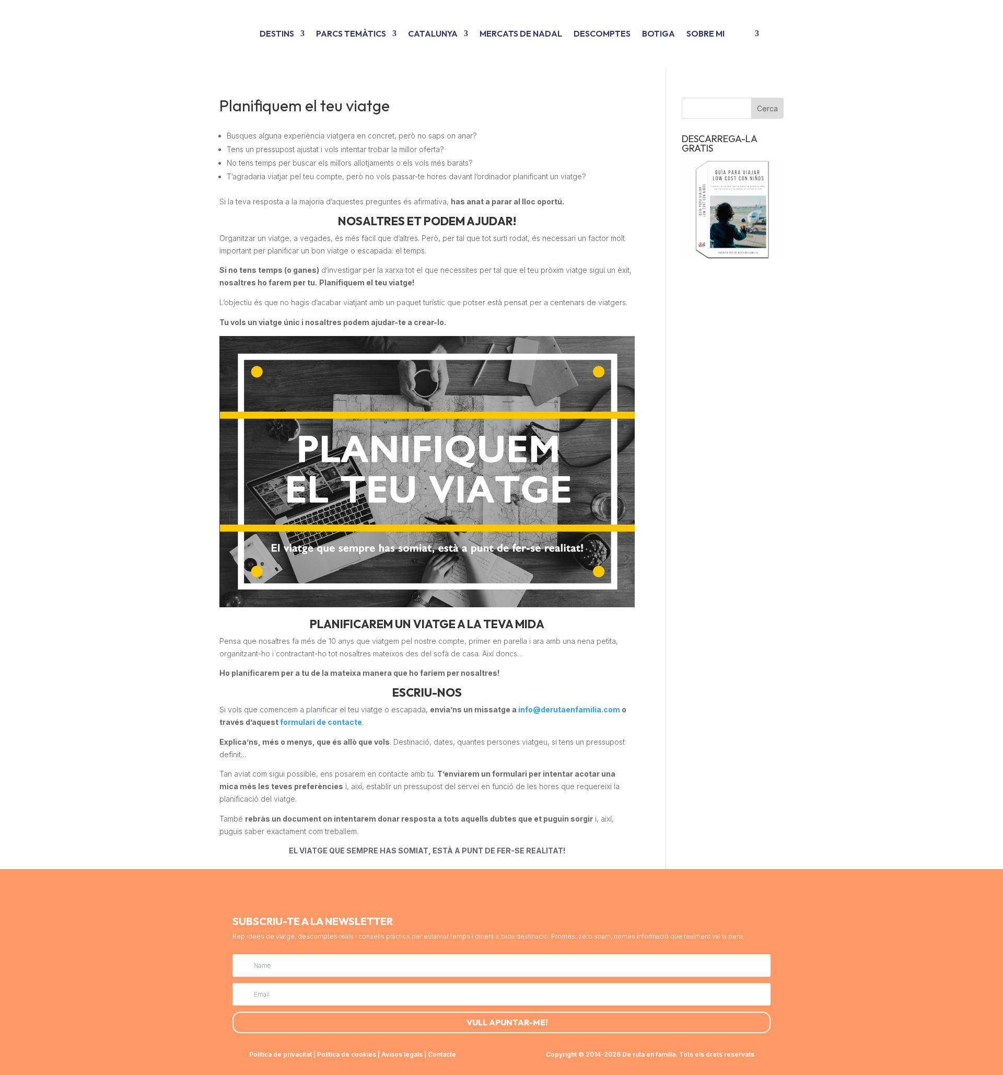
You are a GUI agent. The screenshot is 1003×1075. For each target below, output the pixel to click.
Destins (277, 33)
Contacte (442, 1054)
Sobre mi (705, 33)
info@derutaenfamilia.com (569, 709)
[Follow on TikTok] (484, 893)
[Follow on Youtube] (509, 893)
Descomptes (602, 33)
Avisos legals (402, 1054)
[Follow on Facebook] (534, 893)
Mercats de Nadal (521, 33)
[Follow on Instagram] (459, 893)
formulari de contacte (321, 722)
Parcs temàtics (351, 33)
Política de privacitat (280, 1054)
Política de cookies (346, 1054)
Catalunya (433, 33)
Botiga (658, 33)
